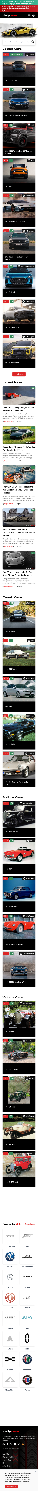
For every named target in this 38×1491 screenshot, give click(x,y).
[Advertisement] (19, 1205)
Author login (7, 1466)
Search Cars (7, 1460)
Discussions (18, 54)
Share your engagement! (24, 4)
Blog (4, 1463)
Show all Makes (30, 1224)
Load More (19, 374)
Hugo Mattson (8, 421)
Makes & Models (8, 1457)
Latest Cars (6, 1454)
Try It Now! (5, 11)
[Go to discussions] (12, 89)
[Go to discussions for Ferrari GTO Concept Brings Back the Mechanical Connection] (33, 388)
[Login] (33, 15)
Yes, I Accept (11, 1487)
